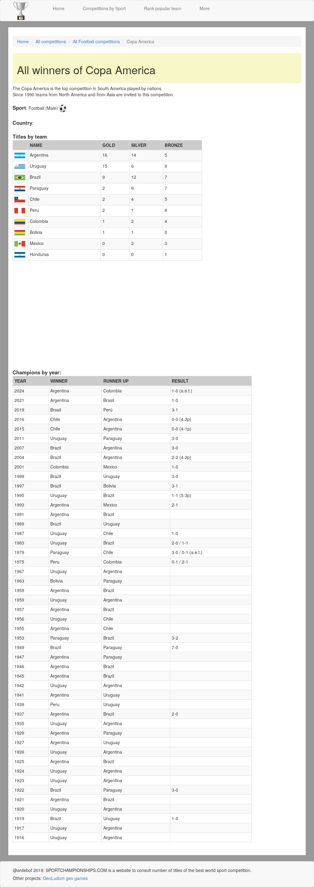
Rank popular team (162, 8)
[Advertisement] (157, 320)
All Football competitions (96, 41)
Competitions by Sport (104, 8)
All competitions (51, 41)
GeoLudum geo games (65, 878)
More (205, 8)
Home (58, 8)
